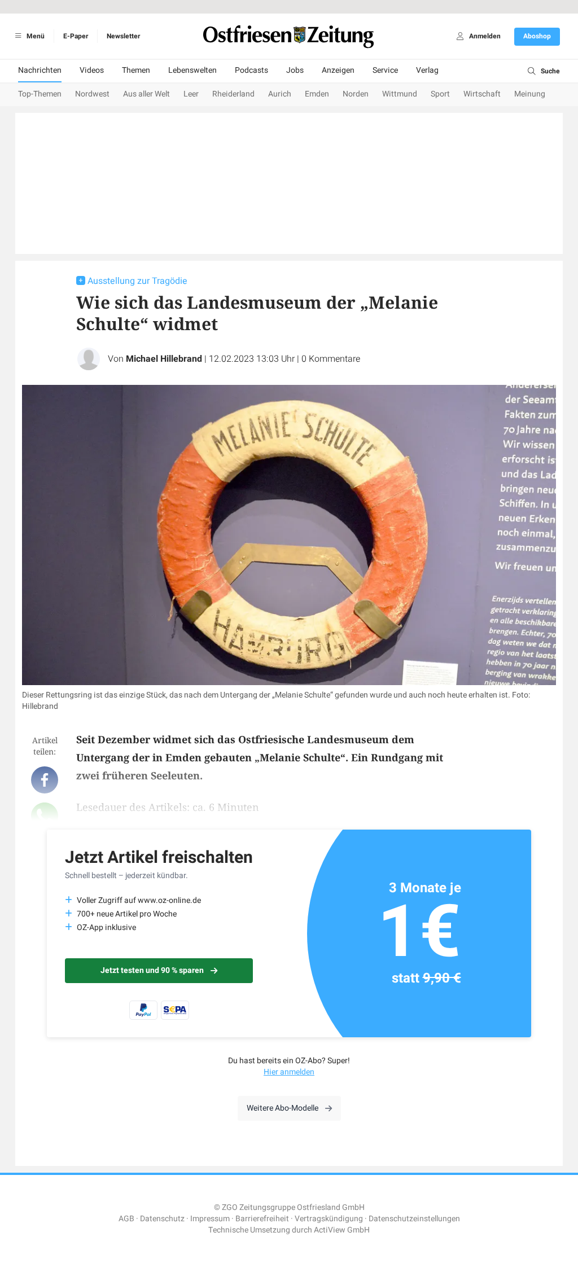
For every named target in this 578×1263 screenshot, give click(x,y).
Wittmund (399, 94)
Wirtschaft (482, 94)
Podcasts (251, 70)
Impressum (210, 1219)
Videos (92, 70)
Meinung (529, 94)
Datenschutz (162, 1219)
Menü (35, 36)
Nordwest (92, 94)
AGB (126, 1219)
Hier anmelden (289, 1072)
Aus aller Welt (146, 94)
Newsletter (123, 36)
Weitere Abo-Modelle (282, 1108)
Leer (191, 94)
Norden (356, 94)
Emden (317, 94)
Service (385, 70)
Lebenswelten (192, 70)
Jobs (295, 70)
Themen (136, 70)
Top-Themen (40, 94)
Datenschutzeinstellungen (414, 1219)
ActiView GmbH (342, 1230)
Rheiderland (233, 94)
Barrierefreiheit (262, 1219)
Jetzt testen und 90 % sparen (152, 970)
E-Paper (75, 36)
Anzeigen (338, 70)
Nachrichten (40, 70)
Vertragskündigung (329, 1219)
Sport (440, 94)
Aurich (279, 94)
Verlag (427, 70)
